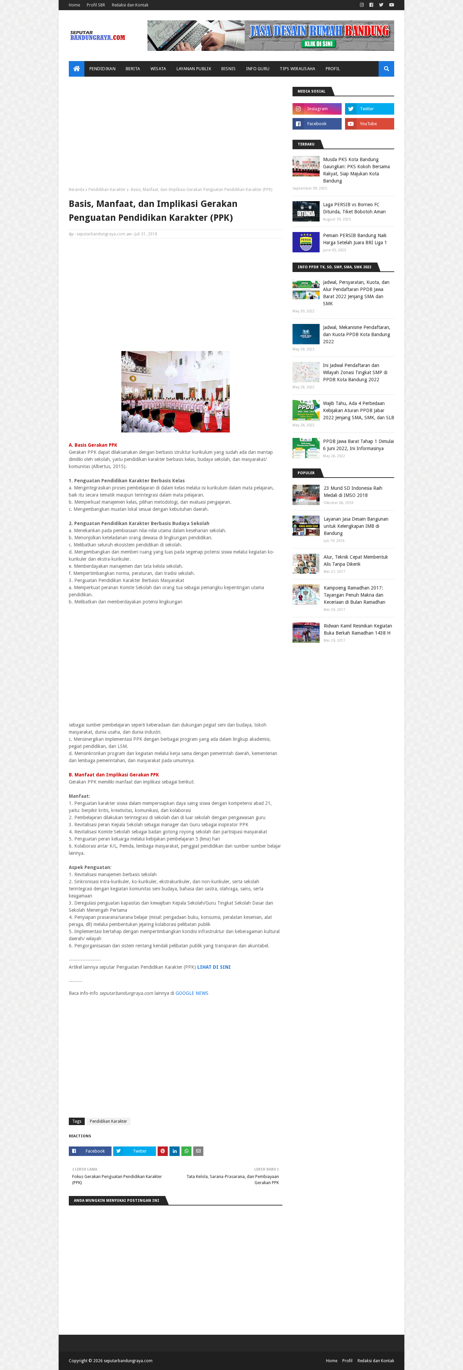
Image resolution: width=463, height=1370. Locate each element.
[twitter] (381, 5)
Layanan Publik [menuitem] (194, 68)
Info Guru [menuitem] (258, 68)
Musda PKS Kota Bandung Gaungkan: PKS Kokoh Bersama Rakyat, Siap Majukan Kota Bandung (356, 170)
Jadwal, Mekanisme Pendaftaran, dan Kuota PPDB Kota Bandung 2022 (356, 334)
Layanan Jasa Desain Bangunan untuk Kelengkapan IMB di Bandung (356, 526)
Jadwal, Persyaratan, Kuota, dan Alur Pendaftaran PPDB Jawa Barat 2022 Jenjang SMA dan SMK (356, 292)
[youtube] (390, 5)
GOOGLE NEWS (192, 993)
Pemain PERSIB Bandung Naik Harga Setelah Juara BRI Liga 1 (355, 239)
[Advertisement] (175, 134)
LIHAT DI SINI (214, 967)
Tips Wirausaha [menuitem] (297, 68)
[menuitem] (76, 69)
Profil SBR (96, 5)
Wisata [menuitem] (158, 68)
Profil (347, 1360)
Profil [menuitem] (333, 68)
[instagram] (361, 5)
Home (74, 5)
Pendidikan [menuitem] (102, 68)
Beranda (76, 189)
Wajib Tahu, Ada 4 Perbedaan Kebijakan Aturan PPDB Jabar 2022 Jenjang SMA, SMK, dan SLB (358, 410)
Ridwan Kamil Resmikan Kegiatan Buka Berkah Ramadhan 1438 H (358, 629)
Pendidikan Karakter (107, 189)
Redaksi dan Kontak (130, 5)
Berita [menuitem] (133, 68)
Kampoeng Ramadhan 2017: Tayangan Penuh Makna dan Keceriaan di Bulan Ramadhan (354, 595)
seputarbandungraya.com (101, 234)
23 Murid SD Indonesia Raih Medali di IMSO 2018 (353, 491)
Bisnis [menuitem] (228, 68)
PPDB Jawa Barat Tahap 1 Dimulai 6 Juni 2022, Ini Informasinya (358, 445)
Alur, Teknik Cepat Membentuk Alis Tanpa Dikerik (356, 560)
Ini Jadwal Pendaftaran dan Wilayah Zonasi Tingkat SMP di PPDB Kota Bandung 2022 (355, 372)
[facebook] (371, 5)
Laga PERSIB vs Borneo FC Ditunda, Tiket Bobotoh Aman (354, 208)
